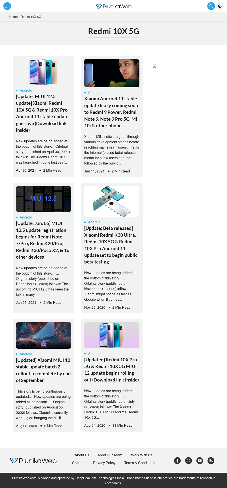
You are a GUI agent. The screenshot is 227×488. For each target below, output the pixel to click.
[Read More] (43, 72)
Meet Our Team (110, 455)
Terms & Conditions (139, 463)
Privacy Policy (104, 463)
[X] (188, 460)
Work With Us (142, 455)
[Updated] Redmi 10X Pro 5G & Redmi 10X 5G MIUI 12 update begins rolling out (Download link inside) (111, 369)
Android (26, 90)
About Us (82, 455)
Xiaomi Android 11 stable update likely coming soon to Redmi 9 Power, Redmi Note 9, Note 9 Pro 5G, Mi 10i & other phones (111, 112)
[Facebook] (177, 460)
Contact (78, 463)
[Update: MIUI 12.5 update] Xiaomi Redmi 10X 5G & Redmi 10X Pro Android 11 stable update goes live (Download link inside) (42, 113)
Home (13, 16)
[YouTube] (199, 460)
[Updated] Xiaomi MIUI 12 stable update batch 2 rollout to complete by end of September (43, 370)
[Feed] (210, 460)
